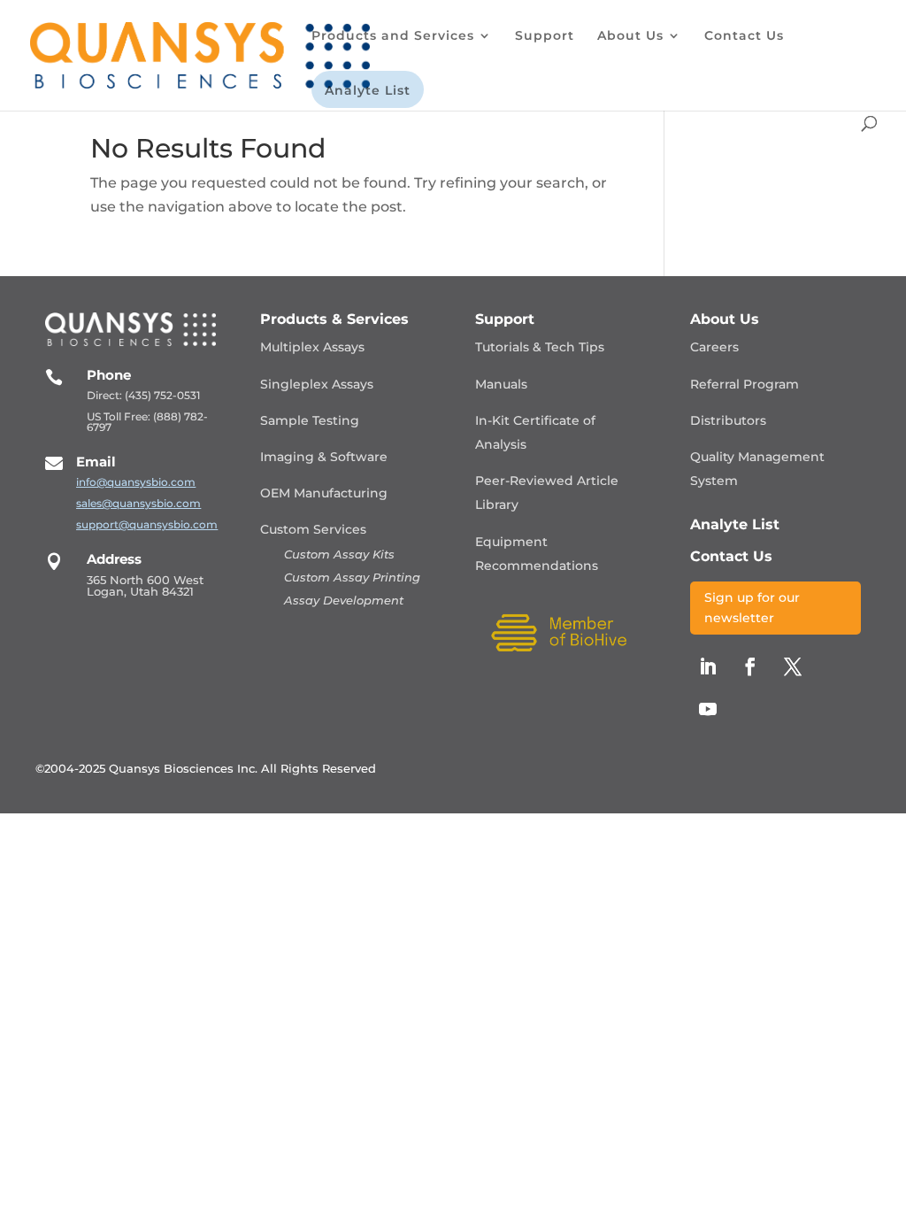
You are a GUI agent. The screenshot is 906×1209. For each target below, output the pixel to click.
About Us (630, 36)
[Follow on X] (792, 666)
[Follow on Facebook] (750, 666)
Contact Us (744, 36)
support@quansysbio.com (147, 524)
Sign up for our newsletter (752, 608)
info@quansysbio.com (136, 482)
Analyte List (368, 91)
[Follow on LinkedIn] (708, 666)
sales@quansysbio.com (138, 503)
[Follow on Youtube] (708, 709)
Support (544, 36)
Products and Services (392, 36)
